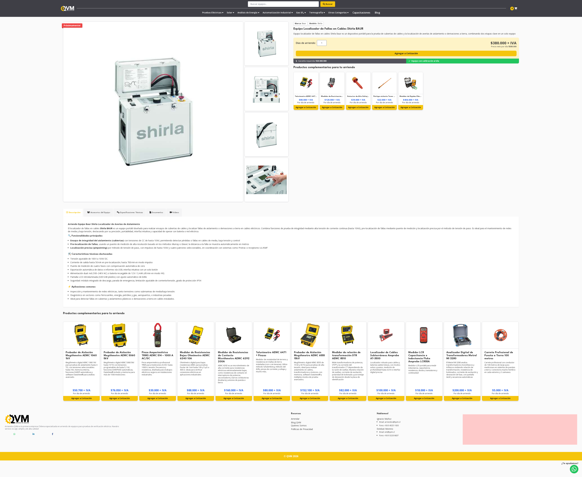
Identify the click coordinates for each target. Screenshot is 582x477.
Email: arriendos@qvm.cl (389, 422)
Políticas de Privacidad (302, 429)
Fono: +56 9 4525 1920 (389, 425)
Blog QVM (296, 422)
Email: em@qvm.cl (387, 432)
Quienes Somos (299, 425)
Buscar (329, 4)
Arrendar (295, 418)
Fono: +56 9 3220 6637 (389, 435)
